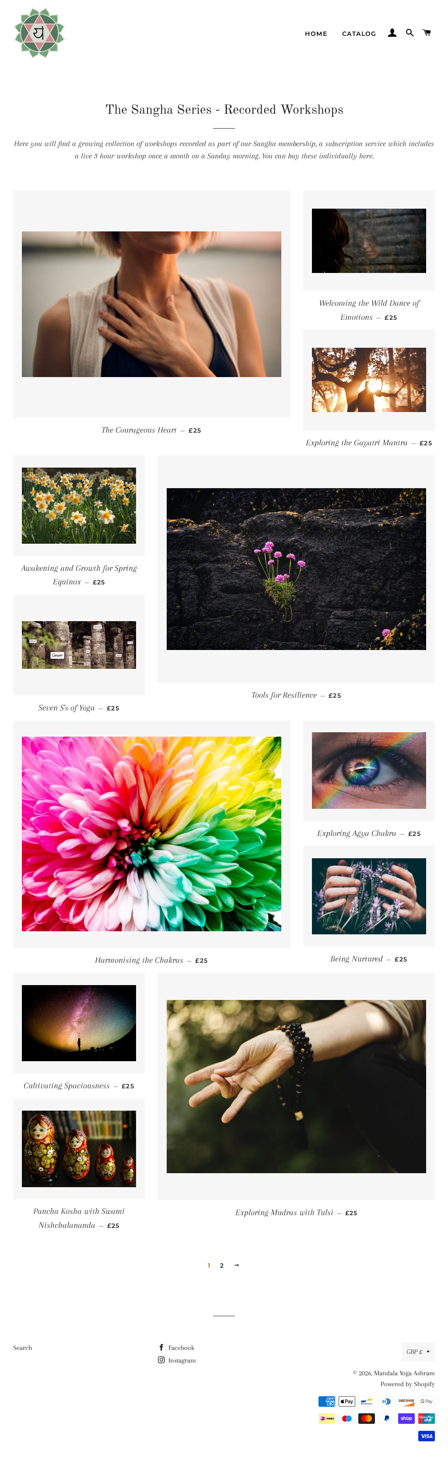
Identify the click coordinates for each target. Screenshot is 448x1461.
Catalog (359, 34)
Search (22, 1348)
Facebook (180, 1348)
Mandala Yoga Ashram (404, 1373)
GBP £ (414, 1352)
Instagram (181, 1360)
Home (316, 34)
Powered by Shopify (408, 1384)
